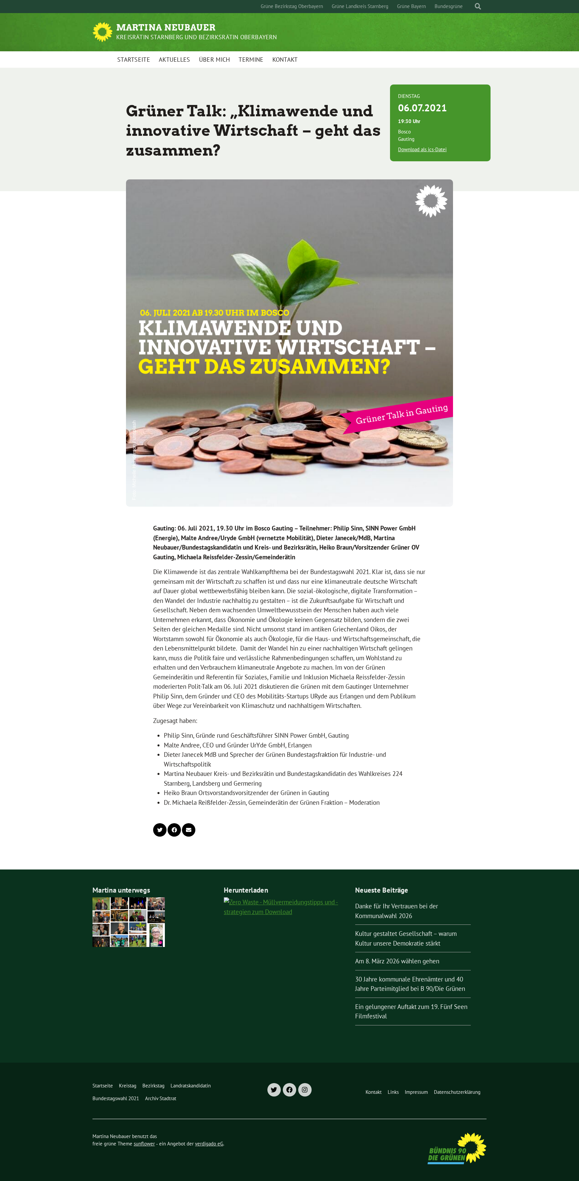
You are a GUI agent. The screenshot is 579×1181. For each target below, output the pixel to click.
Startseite (133, 59)
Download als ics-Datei (422, 149)
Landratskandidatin (191, 1085)
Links (393, 1092)
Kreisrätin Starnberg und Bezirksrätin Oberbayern (196, 37)
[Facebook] (289, 1089)
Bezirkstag (153, 1085)
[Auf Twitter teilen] (160, 830)
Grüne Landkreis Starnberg (360, 6)
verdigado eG (209, 1143)
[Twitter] (274, 1089)
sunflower (144, 1143)
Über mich (214, 59)
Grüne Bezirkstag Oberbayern (292, 6)
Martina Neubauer (166, 27)
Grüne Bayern (411, 6)
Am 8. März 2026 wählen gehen (397, 961)
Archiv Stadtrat (160, 1098)
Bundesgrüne (449, 6)
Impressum (416, 1092)
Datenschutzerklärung (457, 1092)
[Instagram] (305, 1089)
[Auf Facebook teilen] (174, 830)
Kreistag (127, 1085)
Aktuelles (174, 59)
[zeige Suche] (478, 6)
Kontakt (285, 59)
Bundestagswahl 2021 (115, 1098)
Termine (251, 59)
